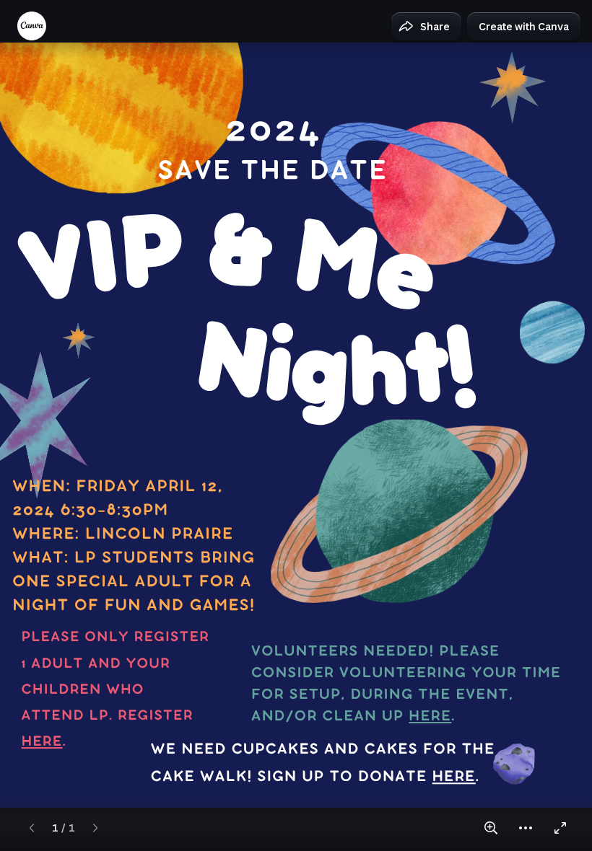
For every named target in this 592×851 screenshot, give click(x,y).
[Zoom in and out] (490, 827)
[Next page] (95, 827)
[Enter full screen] (560, 827)
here (430, 717)
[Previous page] (31, 827)
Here (42, 742)
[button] (426, 26)
